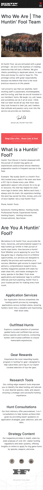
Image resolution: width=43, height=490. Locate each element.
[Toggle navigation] (40, 6)
